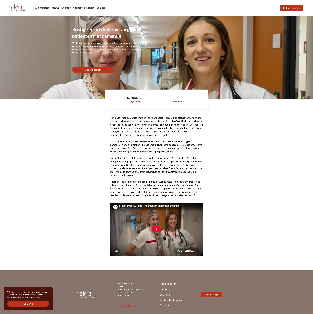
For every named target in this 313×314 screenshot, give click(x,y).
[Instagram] (134, 306)
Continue (28, 304)
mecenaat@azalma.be (127, 293)
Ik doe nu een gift (291, 8)
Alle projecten (42, 7)
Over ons (66, 7)
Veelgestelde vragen (83, 7)
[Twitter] (128, 306)
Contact (101, 7)
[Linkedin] (123, 306)
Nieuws (55, 7)
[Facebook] (119, 306)
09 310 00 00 (123, 295)
